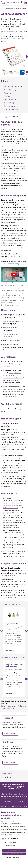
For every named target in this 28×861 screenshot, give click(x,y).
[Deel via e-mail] (5, 777)
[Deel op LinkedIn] (8, 777)
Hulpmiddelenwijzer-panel (16, 595)
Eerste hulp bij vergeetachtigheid (14, 551)
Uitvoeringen (8, 93)
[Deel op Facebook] (10, 777)
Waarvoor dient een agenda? (13, 86)
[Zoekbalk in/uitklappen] (21, 2)
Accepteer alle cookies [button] (14, 850)
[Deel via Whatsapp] (2, 777)
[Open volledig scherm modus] (24, 66)
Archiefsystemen (8, 328)
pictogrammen (17, 228)
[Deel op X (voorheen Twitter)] (13, 777)
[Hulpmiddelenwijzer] (10, 2)
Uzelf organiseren (9, 708)
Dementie (21, 556)
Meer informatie (9, 106)
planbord (13, 361)
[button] (1, 56)
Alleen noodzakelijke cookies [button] (14, 854)
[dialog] (14, 834)
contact (3, 586)
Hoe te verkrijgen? (10, 103)
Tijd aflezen (22, 706)
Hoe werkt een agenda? (12, 90)
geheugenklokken (15, 373)
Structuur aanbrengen (8, 706)
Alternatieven (8, 96)
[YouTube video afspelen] (14, 274)
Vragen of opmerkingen (12, 109)
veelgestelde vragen (7, 581)
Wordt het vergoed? (10, 99)
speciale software (14, 341)
